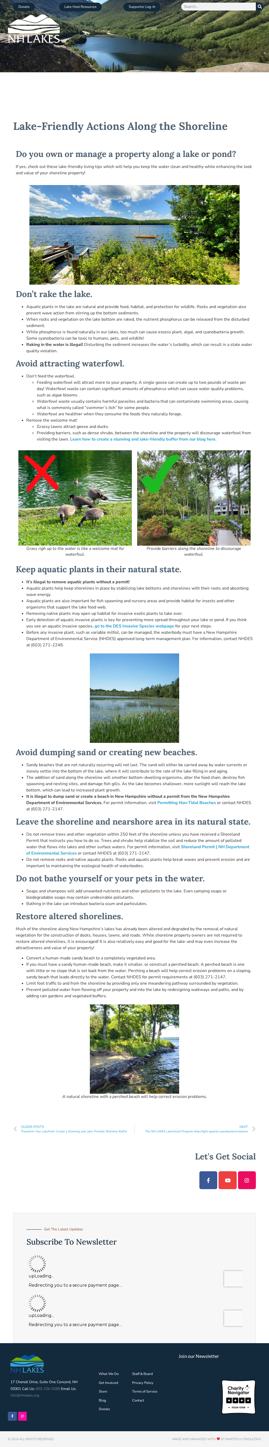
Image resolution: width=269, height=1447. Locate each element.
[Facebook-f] (208, 1180)
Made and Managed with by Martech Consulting (216, 1439)
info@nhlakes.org (25, 1395)
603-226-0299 (48, 1388)
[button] (261, 27)
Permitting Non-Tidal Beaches (187, 803)
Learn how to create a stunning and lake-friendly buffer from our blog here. (143, 439)
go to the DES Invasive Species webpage (134, 626)
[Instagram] (247, 1180)
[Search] (260, 7)
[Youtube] (227, 1180)
